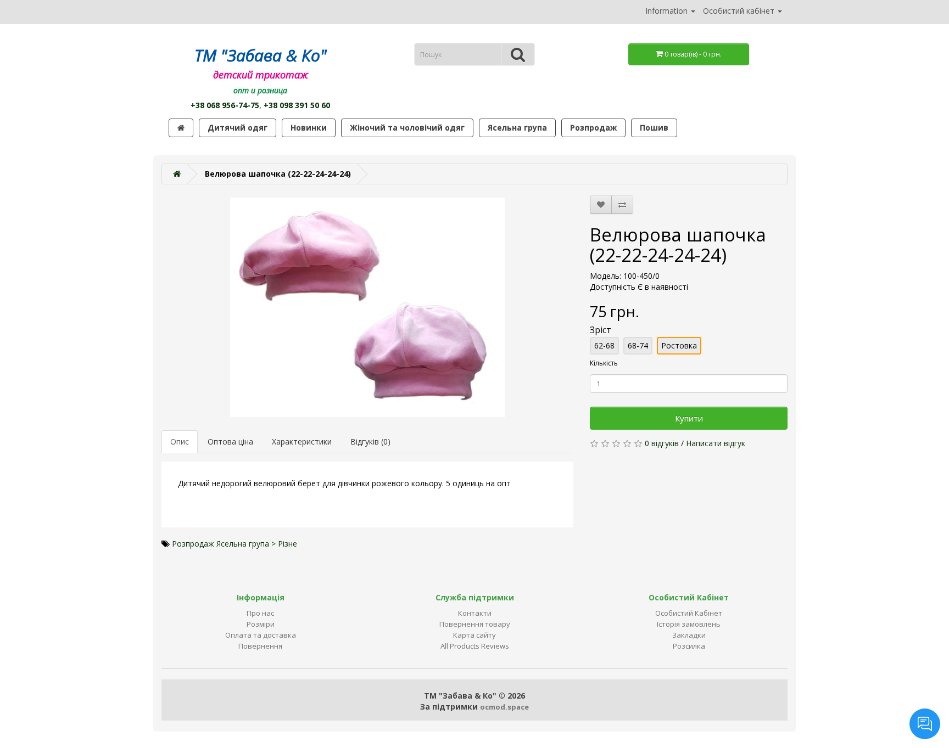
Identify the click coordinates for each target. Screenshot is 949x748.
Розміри (261, 624)
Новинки (309, 127)
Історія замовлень (689, 624)
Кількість (604, 363)
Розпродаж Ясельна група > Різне (234, 543)
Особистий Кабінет (688, 613)
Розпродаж (593, 127)
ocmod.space (504, 707)
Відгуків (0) (370, 441)
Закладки (689, 635)
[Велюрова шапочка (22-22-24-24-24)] (367, 307)
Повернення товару (474, 624)
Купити (689, 418)
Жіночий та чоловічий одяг (407, 127)
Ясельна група (517, 127)
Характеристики (302, 441)
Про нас (260, 613)
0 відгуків (662, 443)
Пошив (654, 127)
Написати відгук (715, 443)
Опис (179, 441)
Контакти (475, 613)
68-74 (638, 345)
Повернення (260, 646)
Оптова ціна (230, 441)
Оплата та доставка (260, 635)
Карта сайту (474, 635)
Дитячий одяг (237, 127)
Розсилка (689, 646)
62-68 (604, 345)
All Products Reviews (474, 646)
